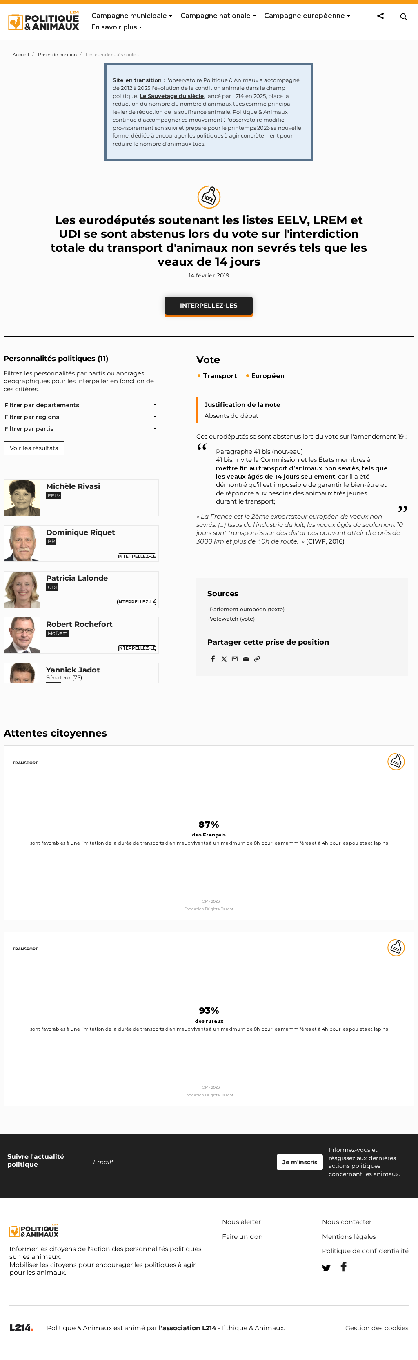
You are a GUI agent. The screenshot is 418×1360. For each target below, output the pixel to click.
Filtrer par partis (28, 429)
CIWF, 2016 (325, 541)
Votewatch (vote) (232, 618)
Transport (25, 763)
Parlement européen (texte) (247, 609)
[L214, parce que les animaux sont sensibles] (21, 1328)
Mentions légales (349, 1236)
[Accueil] (43, 37)
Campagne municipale (129, 16)
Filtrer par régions (31, 417)
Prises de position (57, 55)
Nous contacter (346, 1222)
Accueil (21, 55)
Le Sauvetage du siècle (172, 96)
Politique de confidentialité (365, 1251)
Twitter (338, 1283)
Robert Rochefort (79, 625)
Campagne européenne (304, 16)
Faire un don (242, 1236)
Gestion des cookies (377, 1328)
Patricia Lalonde (77, 579)
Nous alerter (241, 1222)
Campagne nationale (215, 16)
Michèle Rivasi (73, 487)
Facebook (338, 1267)
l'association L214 (187, 1328)
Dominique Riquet (80, 533)
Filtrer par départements (41, 405)
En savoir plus (114, 27)
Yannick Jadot (73, 670)
